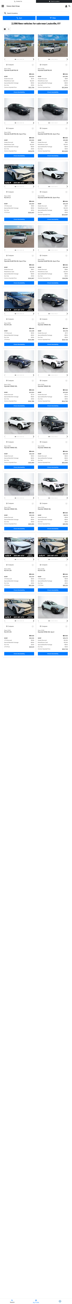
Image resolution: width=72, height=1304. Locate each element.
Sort (20, 18)
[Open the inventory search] (69, 6)
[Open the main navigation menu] (3, 6)
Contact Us (19, 1)
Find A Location (55, 1)
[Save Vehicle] (32, 65)
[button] (33, 59)
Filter (54, 18)
